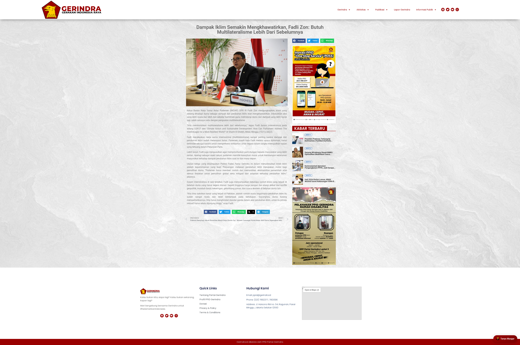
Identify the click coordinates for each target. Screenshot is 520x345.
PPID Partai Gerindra (272, 342)
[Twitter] (447, 9)
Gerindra (342, 9)
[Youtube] (452, 9)
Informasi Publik (424, 9)
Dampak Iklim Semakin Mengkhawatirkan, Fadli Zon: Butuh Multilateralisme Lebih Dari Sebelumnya (260, 29)
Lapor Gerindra (402, 9)
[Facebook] (443, 9)
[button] (210, 212)
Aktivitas (361, 9)
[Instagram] (457, 9)
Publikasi (379, 9)
